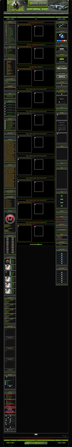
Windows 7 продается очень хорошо (10, 183)
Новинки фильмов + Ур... (9, 200)
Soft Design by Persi (9, 151)
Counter (6, 144)
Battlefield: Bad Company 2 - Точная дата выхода (9, 170)
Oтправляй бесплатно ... (9, 202)
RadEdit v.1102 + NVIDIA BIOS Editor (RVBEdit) (9, 185)
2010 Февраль (60, 244)
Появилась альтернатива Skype (9, 184)
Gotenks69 (12, 250)
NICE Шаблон (11, 149)
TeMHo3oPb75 (12, 245)
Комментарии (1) (10, 359)
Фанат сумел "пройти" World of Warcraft (10, 172)
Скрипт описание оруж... (9, 203)
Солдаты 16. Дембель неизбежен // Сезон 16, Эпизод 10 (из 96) (35, 222)
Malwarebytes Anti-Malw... (9, 310)
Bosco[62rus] (7, 242)
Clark (7, 250)
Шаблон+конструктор (7, 155)
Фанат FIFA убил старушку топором (9, 186)
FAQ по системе (59, 237)
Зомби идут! (6, 178)
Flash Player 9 (13, 135)
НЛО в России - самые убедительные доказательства (35, 44)
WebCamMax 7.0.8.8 (9, 300)
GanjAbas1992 (12, 247)
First (7, 247)
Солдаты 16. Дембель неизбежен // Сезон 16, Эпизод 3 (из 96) (35, 155)
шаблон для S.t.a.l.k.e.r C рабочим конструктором (10, 145)
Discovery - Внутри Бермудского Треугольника (35, 22)
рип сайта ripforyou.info (9, 144)
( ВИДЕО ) (27, 24)
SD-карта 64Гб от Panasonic (8, 168)
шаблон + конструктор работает (9, 152)
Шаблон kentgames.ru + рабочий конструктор (10, 150)
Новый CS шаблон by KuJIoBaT (10, 153)
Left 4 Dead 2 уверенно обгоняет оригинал (10, 175)
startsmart (12, 237)
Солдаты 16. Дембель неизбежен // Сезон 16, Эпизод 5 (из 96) (35, 200)
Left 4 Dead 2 (10, 182)
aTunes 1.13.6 (11, 141)
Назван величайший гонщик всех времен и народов (9, 179)
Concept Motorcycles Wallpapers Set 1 (10, 142)
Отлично (7, 381)
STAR (7, 245)
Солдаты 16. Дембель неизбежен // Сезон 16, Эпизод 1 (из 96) (35, 111)
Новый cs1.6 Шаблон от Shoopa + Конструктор (10, 160)
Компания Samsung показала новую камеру (9, 180)
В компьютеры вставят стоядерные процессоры (10, 174)
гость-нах (7, 239)
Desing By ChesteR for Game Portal (9, 156)
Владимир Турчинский (7, 169)
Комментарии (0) (10, 337)
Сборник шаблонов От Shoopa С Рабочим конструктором (10, 147)
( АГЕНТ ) (21, 24)
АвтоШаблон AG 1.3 (7, 141)
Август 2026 (61, 124)
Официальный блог (59, 236)
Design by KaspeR (8, 153)
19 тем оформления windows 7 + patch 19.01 (9, 143)
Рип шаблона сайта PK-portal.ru (9, 144)
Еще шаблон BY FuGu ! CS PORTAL (9, 148)
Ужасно (7, 384)
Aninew (12, 239)
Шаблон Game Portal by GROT (8, 159)
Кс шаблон (12, 153)
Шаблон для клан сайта (10, 148)
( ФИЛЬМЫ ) (27, 68)
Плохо (7, 383)
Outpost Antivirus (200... (9, 305)
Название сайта (61, 252)
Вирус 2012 (10, 185)
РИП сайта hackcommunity (10, 143)
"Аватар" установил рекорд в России (9, 183)
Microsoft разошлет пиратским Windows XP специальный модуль (10, 181)
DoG (7, 237)
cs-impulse (10, 154)
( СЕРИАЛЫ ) (27, 135)
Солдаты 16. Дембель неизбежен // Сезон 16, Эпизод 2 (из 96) (35, 89)
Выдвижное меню (8, 201)
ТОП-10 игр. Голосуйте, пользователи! (10, 184)
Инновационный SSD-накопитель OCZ (9, 176)
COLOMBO (12, 242)
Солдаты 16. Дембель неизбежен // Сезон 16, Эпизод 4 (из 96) (35, 133)
